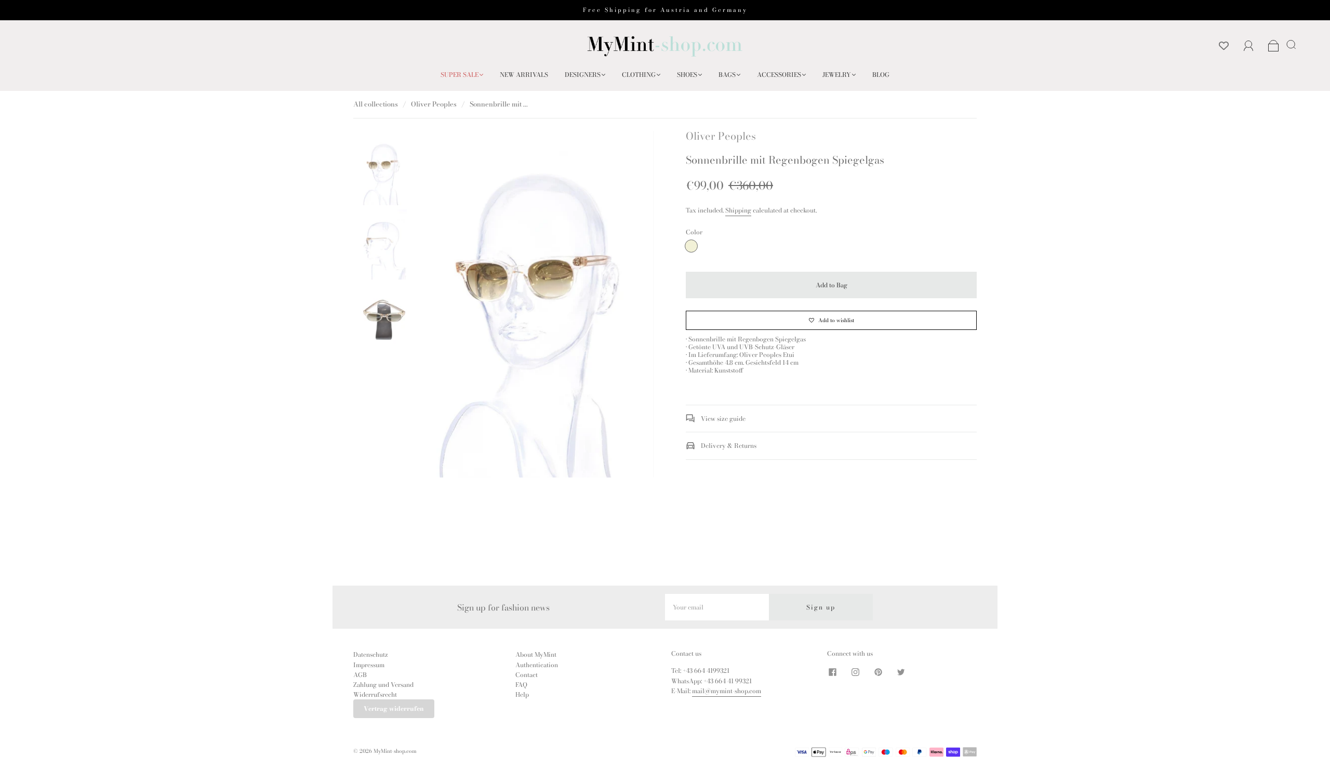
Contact (526, 675)
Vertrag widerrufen (394, 708)
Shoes (687, 74)
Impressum (368, 665)
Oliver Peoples (434, 104)
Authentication (536, 665)
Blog (880, 74)
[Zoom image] (538, 306)
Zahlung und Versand (383, 685)
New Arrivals (524, 74)
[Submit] (1293, 44)
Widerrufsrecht (375, 694)
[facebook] (832, 671)
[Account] (1248, 46)
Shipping (738, 210)
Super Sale (459, 74)
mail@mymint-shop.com (726, 691)
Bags (727, 74)
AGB (360, 675)
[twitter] (900, 671)
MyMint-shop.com (395, 751)
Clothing (639, 74)
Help (522, 694)
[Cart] (1273, 46)
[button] (445, 306)
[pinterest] (878, 671)
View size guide (722, 418)
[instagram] (855, 671)
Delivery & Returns (727, 445)
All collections (375, 104)
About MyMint (535, 654)
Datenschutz (370, 654)
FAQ (521, 685)
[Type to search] (1289, 44)
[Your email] (717, 607)
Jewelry (836, 74)
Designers (583, 74)
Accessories (779, 74)
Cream (691, 246)
